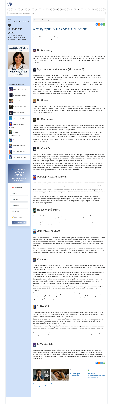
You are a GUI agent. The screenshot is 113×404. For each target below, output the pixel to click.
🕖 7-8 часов (15, 211)
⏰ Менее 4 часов (17, 187)
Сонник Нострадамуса (14, 133)
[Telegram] (101, 24)
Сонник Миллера (19, 89)
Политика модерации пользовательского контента (56, 399)
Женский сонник (19, 145)
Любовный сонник (19, 140)
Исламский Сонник (20, 95)
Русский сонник (18, 118)
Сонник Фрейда (19, 112)
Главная (37, 20)
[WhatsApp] (104, 24)
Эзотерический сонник (16, 125)
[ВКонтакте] (97, 24)
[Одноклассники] (99, 24)
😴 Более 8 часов (17, 217)
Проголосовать (19, 222)
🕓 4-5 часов (15, 193)
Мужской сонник (19, 151)
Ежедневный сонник (20, 157)
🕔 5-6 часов (16, 199)
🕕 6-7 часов (15, 205)
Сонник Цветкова (19, 106)
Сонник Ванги (18, 101)
